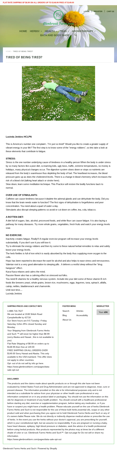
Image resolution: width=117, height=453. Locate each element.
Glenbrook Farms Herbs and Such (19, 448)
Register (98, 11)
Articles (79, 311)
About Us (66, 320)
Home (23, 31)
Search (65, 311)
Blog (64, 315)
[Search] (75, 36)
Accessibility (82, 315)
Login (86, 11)
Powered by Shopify (47, 448)
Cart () (110, 11)
